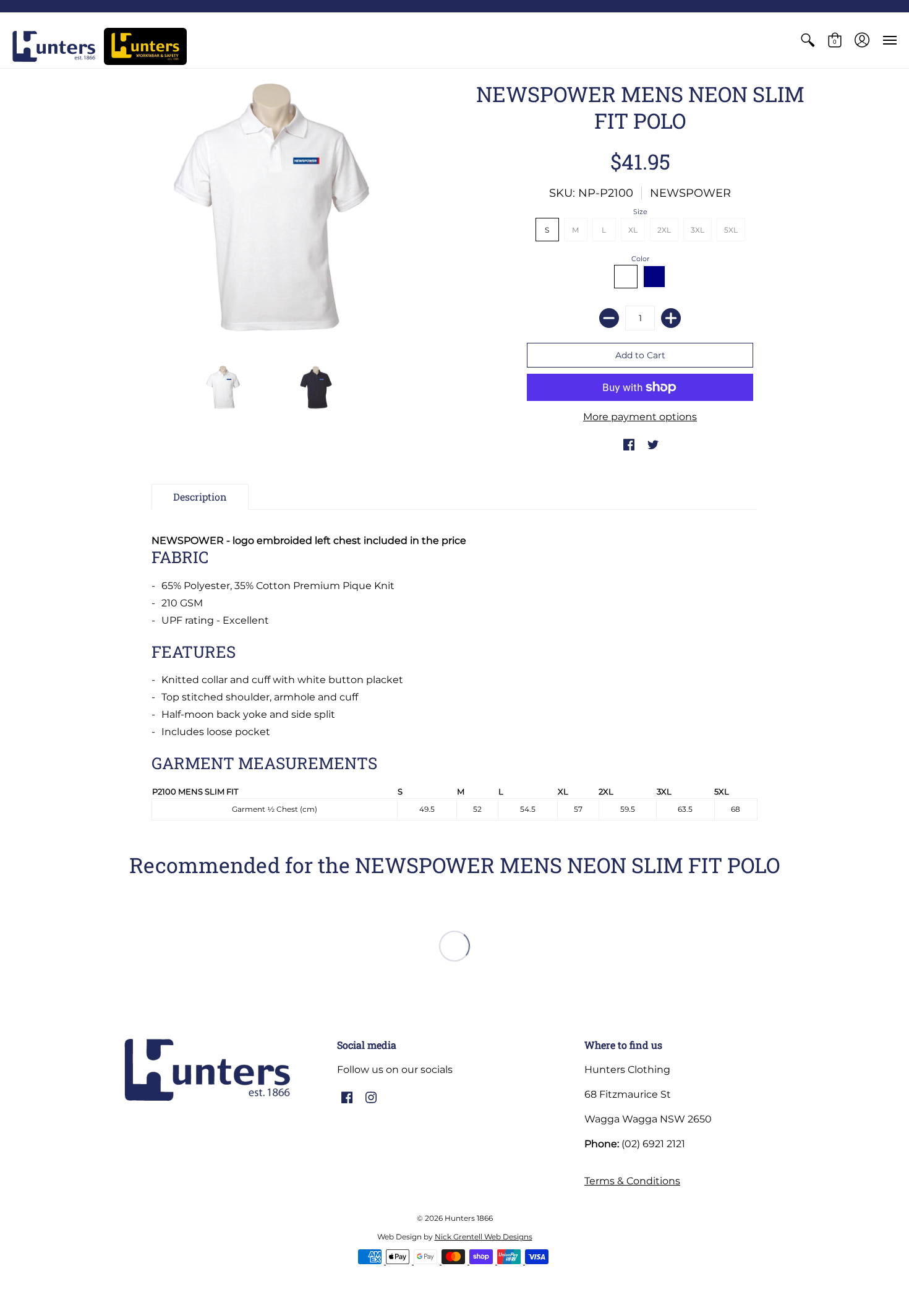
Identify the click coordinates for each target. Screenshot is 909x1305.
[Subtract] (609, 318)
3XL (697, 230)
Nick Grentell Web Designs (483, 1236)
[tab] (200, 497)
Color (640, 258)
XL (633, 230)
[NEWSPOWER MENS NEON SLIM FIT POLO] (222, 387)
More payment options (640, 417)
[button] (807, 40)
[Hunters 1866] (53, 46)
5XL (731, 230)
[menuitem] (807, 40)
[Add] (671, 318)
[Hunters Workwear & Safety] (145, 46)
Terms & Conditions (632, 1181)
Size (640, 211)
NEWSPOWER (690, 193)
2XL (664, 230)
